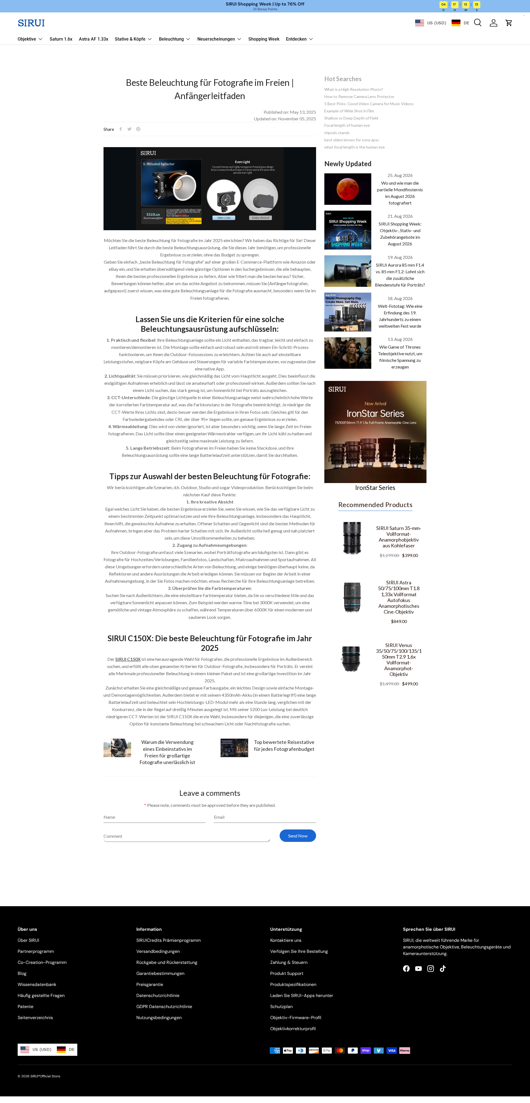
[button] (509, 23)
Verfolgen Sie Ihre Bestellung (299, 951)
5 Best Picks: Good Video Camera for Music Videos (369, 103)
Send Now (298, 835)
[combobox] (430, 23)
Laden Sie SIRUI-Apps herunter (301, 995)
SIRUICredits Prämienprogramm (168, 940)
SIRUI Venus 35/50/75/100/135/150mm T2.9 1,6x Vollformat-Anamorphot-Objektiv (399, 659)
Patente (25, 1006)
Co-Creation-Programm (42, 962)
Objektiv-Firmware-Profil (295, 1017)
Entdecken (296, 39)
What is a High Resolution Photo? (353, 89)
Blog (22, 973)
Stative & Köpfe (130, 39)
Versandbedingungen (158, 951)
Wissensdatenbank (37, 984)
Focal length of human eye (347, 125)
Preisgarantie (149, 984)
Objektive (27, 39)
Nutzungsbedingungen (159, 1017)
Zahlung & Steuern (289, 962)
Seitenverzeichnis (35, 1017)
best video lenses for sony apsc (351, 139)
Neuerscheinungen (216, 39)
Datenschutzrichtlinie (157, 995)
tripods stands (337, 132)
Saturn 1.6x (61, 39)
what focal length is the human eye (354, 147)
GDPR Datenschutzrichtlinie (164, 1006)
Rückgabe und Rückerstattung (166, 962)
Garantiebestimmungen (160, 973)
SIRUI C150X (128, 659)
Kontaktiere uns (285, 940)
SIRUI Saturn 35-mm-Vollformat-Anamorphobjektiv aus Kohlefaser (398, 536)
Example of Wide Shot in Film (349, 110)
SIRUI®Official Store (45, 1076)
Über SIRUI (28, 940)
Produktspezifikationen (293, 984)
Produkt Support (286, 973)
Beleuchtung (171, 39)
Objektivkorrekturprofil (293, 1029)
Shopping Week (263, 39)
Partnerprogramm (36, 951)
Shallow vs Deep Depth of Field (351, 118)
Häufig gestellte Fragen (41, 995)
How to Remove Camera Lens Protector (359, 96)
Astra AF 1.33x (93, 39)
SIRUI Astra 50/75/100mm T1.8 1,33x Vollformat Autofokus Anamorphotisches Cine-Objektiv (399, 596)
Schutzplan (281, 1006)
